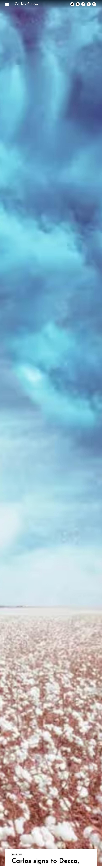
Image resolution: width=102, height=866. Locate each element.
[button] (7, 4)
